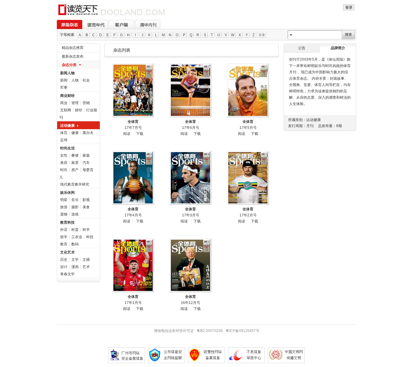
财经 (78, 110)
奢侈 (75, 155)
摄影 (75, 207)
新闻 (63, 80)
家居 (75, 163)
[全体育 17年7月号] (133, 90)
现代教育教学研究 (74, 184)
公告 (301, 48)
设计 (63, 267)
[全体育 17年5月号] (248, 90)
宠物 (63, 214)
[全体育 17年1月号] (133, 265)
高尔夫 (88, 133)
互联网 (65, 110)
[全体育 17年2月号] (248, 177)
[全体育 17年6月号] (190, 90)
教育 (63, 244)
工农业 (76, 237)
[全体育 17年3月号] (190, 177)
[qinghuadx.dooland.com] (112, 15)
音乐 (75, 200)
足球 (63, 140)
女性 (63, 155)
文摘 (86, 259)
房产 (75, 170)
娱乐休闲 (67, 192)
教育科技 (67, 222)
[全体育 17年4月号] (133, 177)
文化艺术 (67, 252)
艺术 (86, 267)
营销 (86, 103)
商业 (63, 103)
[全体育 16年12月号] (190, 265)
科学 (86, 230)
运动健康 (67, 125)
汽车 (86, 163)
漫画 (75, 267)
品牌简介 (338, 48)
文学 (75, 259)
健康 (75, 133)
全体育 (133, 122)
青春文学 (67, 274)
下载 (139, 134)
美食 (86, 207)
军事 (63, 87)
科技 (89, 237)
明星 (63, 200)
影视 (86, 200)
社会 (86, 80)
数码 (75, 244)
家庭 (86, 155)
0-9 (262, 35)
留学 (63, 237)
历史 (63, 259)
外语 (63, 230)
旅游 (63, 207)
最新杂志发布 (72, 56)
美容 (63, 163)
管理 (75, 103)
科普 (75, 230)
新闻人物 (67, 73)
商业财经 (67, 96)
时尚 (63, 170)
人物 (75, 80)
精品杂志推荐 (72, 48)
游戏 (75, 214)
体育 (63, 133)
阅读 (126, 134)
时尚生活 (67, 148)
